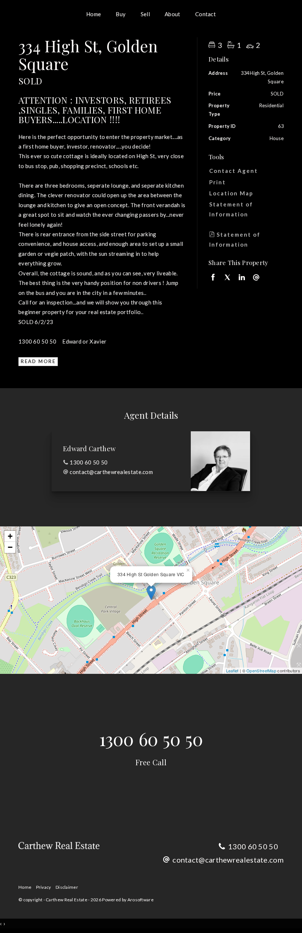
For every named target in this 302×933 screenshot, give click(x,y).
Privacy (43, 887)
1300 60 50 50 (89, 462)
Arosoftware (140, 899)
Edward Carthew (89, 448)
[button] (244, 182)
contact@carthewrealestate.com (111, 472)
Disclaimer (67, 887)
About (172, 14)
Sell (145, 14)
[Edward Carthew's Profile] (220, 461)
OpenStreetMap (261, 670)
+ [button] (10, 536)
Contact (205, 14)
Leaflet (232, 670)
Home (93, 14)
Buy (121, 14)
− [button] (10, 547)
